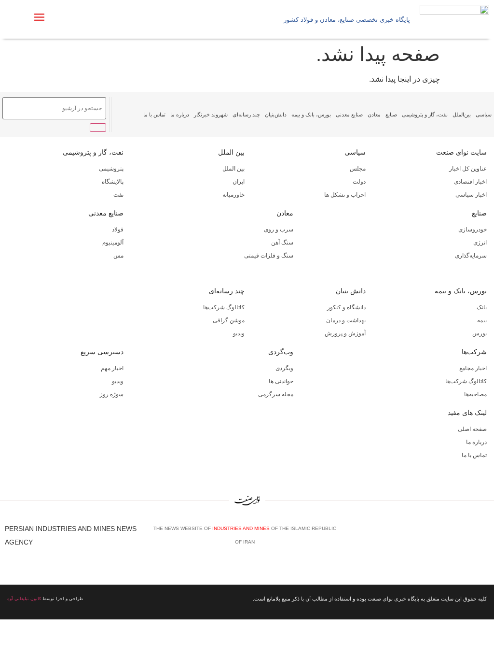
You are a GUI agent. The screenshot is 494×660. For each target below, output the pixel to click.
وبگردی (284, 368)
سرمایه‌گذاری (471, 255)
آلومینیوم (113, 242)
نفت (118, 194)
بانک (482, 307)
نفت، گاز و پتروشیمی (425, 114)
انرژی (480, 242)
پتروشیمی (111, 168)
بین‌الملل (462, 114)
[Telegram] (484, 538)
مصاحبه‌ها (475, 394)
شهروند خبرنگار (211, 114)
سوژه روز (112, 394)
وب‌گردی (280, 352)
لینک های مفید (467, 412)
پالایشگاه (113, 181)
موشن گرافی (229, 320)
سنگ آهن (282, 242)
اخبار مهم (112, 368)
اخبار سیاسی (471, 194)
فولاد (118, 229)
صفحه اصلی (472, 429)
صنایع (391, 114)
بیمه (482, 320)
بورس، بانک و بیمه (311, 114)
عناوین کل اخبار (468, 168)
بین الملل (231, 152)
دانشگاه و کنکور (346, 307)
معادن (374, 114)
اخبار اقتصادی (470, 181)
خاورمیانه (233, 194)
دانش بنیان (351, 291)
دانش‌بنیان (276, 114)
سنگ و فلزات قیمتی (268, 255)
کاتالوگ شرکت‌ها (224, 307)
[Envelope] (456, 538)
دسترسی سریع (102, 352)
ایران (239, 181)
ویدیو (239, 333)
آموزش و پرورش (345, 333)
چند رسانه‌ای (246, 114)
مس (118, 255)
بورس (479, 333)
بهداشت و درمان (346, 320)
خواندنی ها (281, 381)
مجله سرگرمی (275, 394)
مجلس (358, 168)
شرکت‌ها (474, 352)
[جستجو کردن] (98, 127)
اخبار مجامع (473, 368)
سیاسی (484, 114)
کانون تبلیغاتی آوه (24, 598)
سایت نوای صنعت (461, 152)
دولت (359, 181)
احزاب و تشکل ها (345, 194)
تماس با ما (154, 114)
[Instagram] (470, 538)
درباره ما (179, 114)
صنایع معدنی (349, 114)
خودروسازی (472, 229)
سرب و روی (278, 229)
